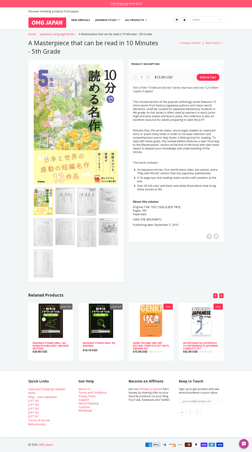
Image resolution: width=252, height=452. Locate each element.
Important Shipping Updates (46, 389)
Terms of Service (39, 420)
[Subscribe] (219, 401)
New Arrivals (80, 20)
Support (84, 400)
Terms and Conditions (93, 392)
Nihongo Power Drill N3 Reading (99, 344)
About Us (85, 389)
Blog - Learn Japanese (42, 397)
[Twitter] (182, 412)
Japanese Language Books (57, 34)
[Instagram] (197, 412)
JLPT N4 (33, 405)
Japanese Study (106, 20)
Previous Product (191, 43)
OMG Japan (45, 445)
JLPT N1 (33, 416)
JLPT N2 (33, 412)
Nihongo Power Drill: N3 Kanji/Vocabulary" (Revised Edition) (51, 345)
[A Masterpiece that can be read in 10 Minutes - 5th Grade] (76, 124)
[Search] (220, 20)
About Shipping (89, 403)
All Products (134, 20)
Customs (84, 407)
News (31, 393)
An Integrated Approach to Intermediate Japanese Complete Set (200, 345)
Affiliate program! (151, 389)
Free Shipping (119, 3)
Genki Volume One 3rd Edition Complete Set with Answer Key (151, 345)
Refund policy (37, 424)
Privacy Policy (87, 396)
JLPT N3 (33, 409)
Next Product (212, 43)
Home (32, 34)
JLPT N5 (33, 401)
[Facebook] (190, 412)
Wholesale (85, 410)
